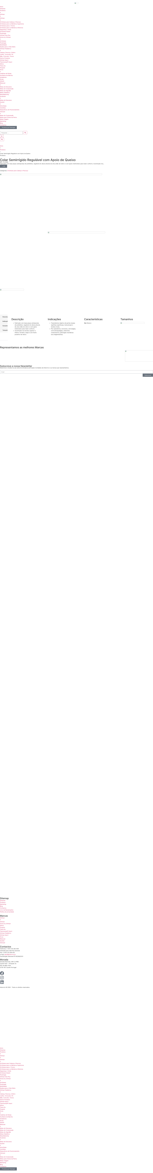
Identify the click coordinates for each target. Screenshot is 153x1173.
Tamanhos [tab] (4, 330)
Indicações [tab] (4, 321)
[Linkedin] (2, 982)
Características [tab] (4, 326)
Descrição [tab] (4, 317)
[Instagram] (2, 978)
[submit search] (25, 132)
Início (1, 146)
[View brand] (51, 174)
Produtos (2, 150)
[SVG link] (76, 1016)
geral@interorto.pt (10, 954)
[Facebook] (2, 973)
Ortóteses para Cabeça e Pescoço (17, 170)
